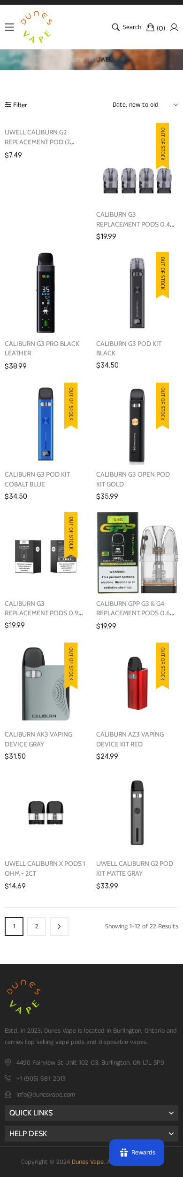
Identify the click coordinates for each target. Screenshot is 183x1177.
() (161, 28)
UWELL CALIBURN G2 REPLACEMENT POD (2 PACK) (37, 142)
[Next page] (59, 926)
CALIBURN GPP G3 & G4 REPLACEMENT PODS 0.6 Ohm (133, 613)
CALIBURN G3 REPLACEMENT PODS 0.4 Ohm (133, 224)
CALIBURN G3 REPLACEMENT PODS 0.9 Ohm (41, 613)
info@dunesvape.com (45, 1094)
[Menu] (9, 27)
